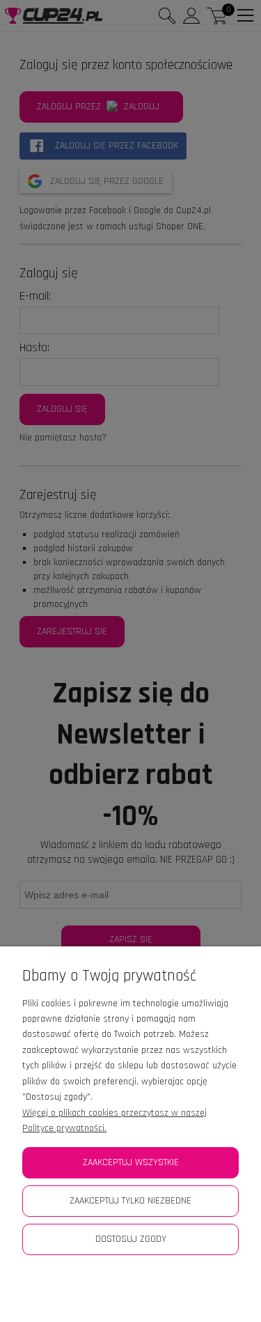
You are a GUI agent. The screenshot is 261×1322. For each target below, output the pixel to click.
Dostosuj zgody (130, 1239)
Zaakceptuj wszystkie (131, 1162)
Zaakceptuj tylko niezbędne (130, 1200)
